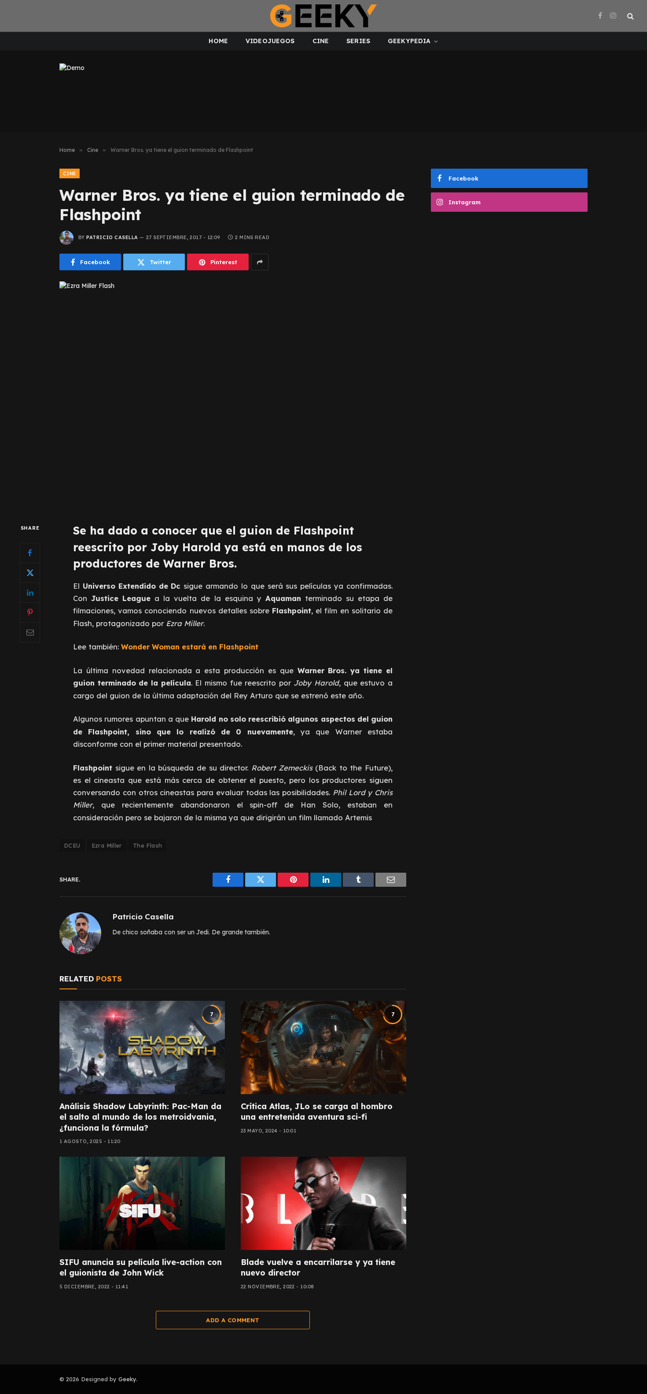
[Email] (30, 632)
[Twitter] (30, 573)
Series (358, 41)
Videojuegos (270, 41)
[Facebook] (30, 553)
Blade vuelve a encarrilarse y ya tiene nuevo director (318, 1267)
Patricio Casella (112, 237)
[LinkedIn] (30, 593)
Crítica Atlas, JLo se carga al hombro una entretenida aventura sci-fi (317, 1111)
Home (218, 41)
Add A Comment (232, 1320)
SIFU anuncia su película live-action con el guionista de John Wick (140, 1267)
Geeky (127, 1379)
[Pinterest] (30, 612)
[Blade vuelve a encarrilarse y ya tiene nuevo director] (323, 1203)
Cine (320, 41)
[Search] (629, 16)
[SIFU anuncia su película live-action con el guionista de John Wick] (142, 1203)
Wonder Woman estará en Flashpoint (189, 646)
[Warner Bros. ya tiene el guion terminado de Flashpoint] (232, 394)
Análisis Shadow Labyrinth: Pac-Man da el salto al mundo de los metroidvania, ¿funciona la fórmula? (140, 1117)
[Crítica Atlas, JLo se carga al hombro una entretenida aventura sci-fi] (323, 1047)
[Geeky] (323, 16)
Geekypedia (409, 41)
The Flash (147, 845)
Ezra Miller (107, 845)
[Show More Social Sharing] (259, 262)
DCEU (72, 845)
